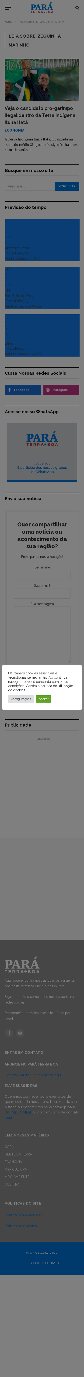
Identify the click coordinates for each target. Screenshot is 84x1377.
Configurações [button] (21, 699)
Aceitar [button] (44, 699)
